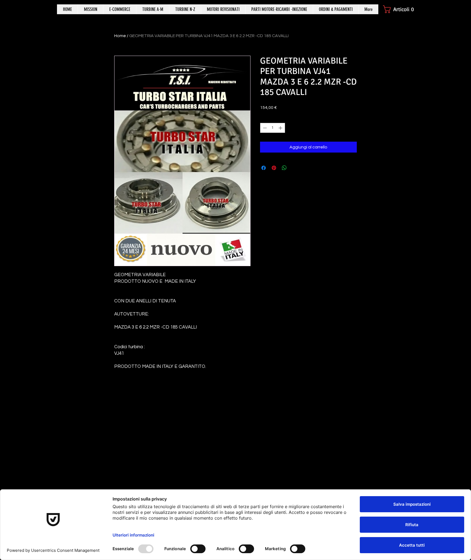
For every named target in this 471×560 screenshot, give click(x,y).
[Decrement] (264, 128)
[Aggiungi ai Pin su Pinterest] (274, 168)
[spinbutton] (272, 128)
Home (120, 36)
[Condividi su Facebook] (263, 168)
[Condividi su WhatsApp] (284, 168)
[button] (401, 9)
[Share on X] (294, 168)
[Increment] (280, 128)
